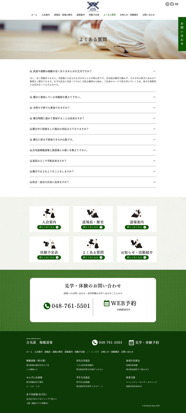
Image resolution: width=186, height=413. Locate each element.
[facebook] (172, 4)
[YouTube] (177, 4)
